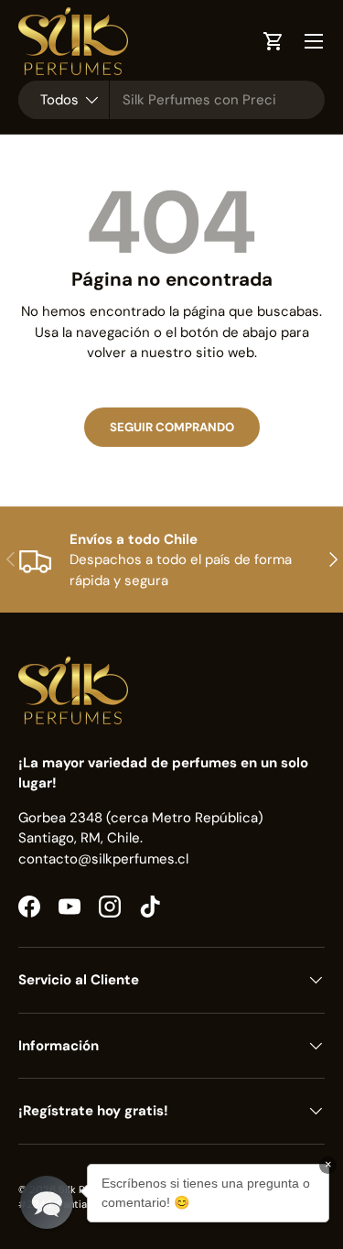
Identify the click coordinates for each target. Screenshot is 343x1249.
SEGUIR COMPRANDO (172, 427)
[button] (46, 1202)
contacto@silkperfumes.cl (103, 859)
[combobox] (171, 100)
